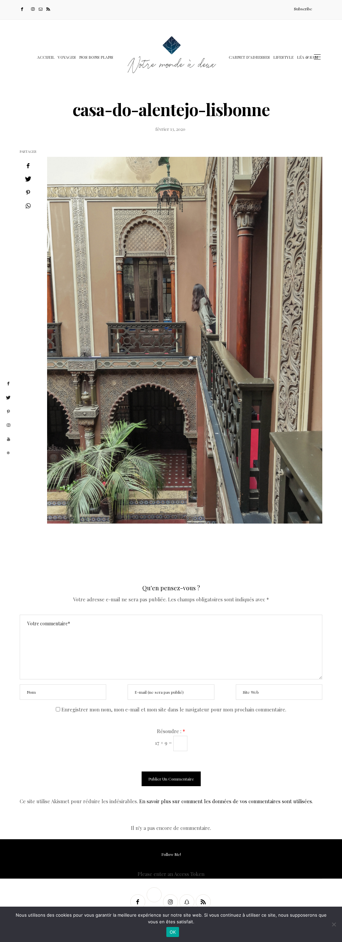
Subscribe (303, 8)
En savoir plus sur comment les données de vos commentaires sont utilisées (225, 801)
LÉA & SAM (307, 57)
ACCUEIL (45, 57)
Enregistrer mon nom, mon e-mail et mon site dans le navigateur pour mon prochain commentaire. (173, 709)
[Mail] (41, 8)
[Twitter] (27, 8)
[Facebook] (22, 8)
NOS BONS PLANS (96, 57)
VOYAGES (67, 57)
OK (173, 932)
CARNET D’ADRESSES (249, 57)
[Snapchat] (187, 901)
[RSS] (48, 8)
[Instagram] (33, 8)
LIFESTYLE (283, 57)
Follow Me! (171, 854)
